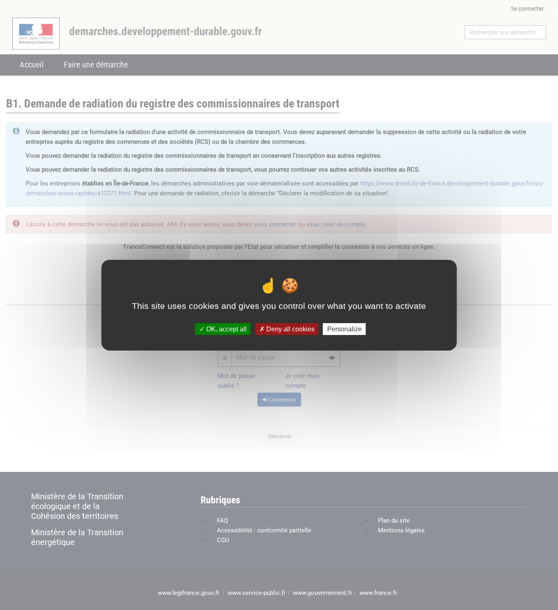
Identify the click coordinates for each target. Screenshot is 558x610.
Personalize (344, 328)
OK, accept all (226, 328)
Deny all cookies (290, 328)
